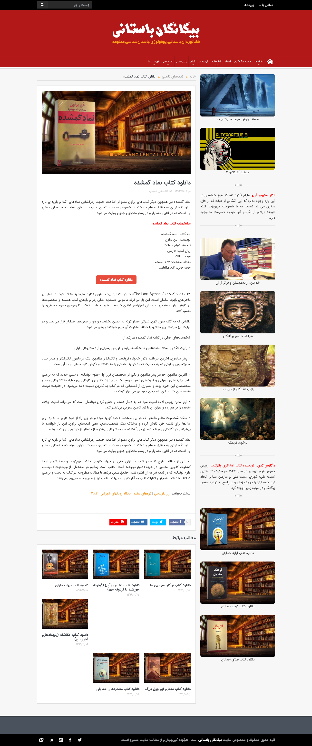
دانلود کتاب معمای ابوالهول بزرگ (168, 689)
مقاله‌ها (259, 61)
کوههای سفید (142, 493)
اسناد (228, 61)
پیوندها (249, 5)
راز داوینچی (162, 493)
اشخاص (168, 61)
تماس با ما (266, 5)
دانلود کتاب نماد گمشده (116, 279)
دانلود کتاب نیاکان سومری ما (170, 585)
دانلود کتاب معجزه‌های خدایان (117, 689)
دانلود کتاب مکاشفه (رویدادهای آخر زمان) (65, 637)
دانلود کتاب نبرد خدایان (71, 585)
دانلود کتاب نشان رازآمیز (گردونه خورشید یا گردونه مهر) (116, 587)
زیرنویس (181, 61)
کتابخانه (216, 61)
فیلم (192, 61)
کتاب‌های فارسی (158, 191)
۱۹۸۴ (94, 493)
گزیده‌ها (203, 61)
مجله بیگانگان (242, 61)
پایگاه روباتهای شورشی (115, 493)
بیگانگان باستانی (209, 740)
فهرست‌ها (153, 61)
